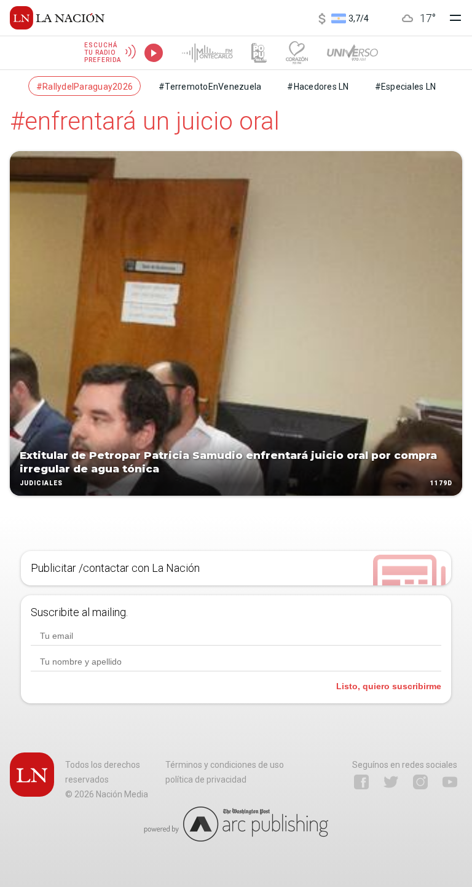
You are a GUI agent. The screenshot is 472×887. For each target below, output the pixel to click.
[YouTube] (450, 782)
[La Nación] (57, 17)
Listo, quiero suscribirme (388, 686)
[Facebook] (361, 782)
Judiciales (41, 483)
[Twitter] (391, 782)
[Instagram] (420, 782)
